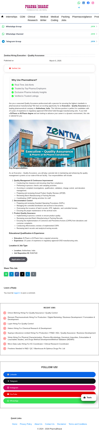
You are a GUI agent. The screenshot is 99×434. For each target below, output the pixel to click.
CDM (22, 16)
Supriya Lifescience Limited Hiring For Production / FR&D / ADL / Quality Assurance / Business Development (52, 333)
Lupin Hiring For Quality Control (21, 324)
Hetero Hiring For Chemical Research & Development (29, 328)
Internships (11, 16)
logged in (17, 293)
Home (14, 424)
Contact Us (50, 424)
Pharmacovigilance (82, 16)
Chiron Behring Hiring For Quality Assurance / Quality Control (32, 313)
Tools (89, 397)
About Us (38, 424)
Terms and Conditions (78, 424)
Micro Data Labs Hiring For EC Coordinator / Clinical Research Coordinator (38, 344)
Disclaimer (61, 424)
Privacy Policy (26, 424)
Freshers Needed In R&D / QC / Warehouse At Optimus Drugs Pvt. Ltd (36, 348)
